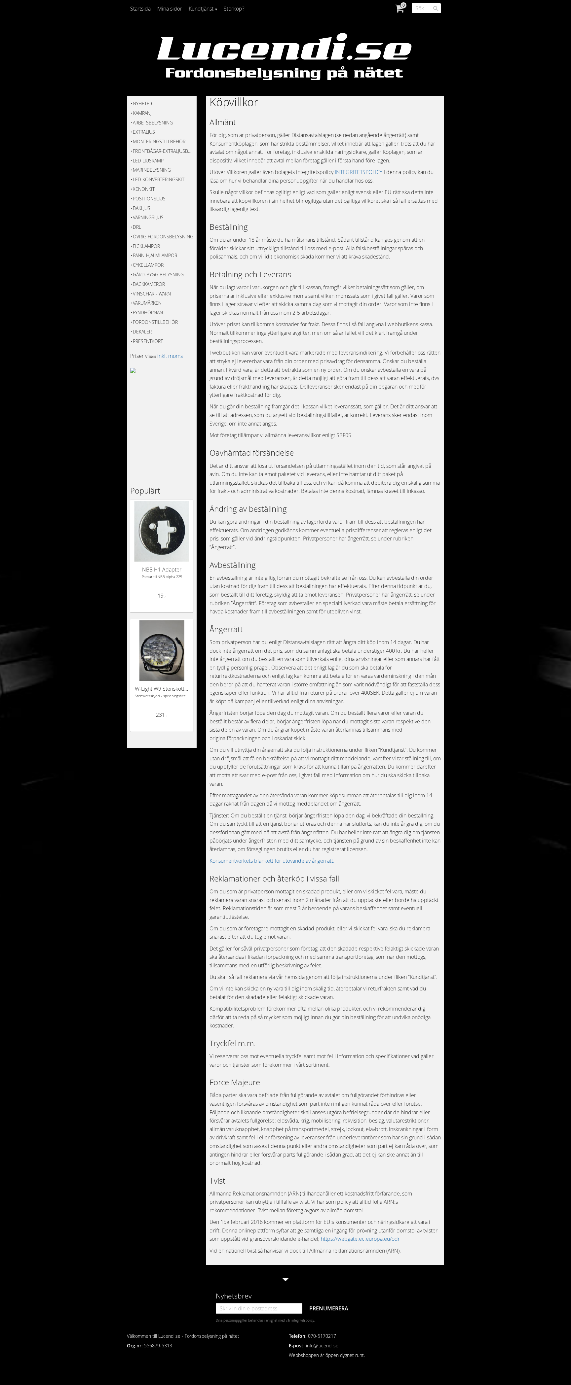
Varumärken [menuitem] (147, 303)
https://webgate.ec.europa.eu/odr (360, 1238)
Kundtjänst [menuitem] (201, 8)
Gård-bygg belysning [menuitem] (158, 274)
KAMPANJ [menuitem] (142, 113)
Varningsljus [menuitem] (148, 217)
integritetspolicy (302, 1320)
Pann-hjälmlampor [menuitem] (155, 255)
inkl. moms (170, 356)
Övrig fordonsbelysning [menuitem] (163, 236)
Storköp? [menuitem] (234, 8)
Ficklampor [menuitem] (146, 246)
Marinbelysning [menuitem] (152, 170)
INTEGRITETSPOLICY (358, 172)
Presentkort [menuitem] (148, 341)
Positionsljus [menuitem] (149, 198)
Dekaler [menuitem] (142, 332)
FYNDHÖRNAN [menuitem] (148, 312)
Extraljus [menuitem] (144, 132)
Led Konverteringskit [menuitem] (158, 179)
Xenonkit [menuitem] (144, 189)
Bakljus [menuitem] (141, 208)
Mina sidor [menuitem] (169, 8)
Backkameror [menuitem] (149, 284)
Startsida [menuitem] (140, 8)
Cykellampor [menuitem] (148, 265)
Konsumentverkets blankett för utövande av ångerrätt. (271, 860)
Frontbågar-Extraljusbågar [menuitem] (163, 151)
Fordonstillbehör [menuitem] (155, 322)
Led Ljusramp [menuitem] (148, 160)
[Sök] (436, 9)
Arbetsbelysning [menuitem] (153, 123)
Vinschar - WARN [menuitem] (152, 294)
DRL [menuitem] (137, 227)
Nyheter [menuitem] (142, 103)
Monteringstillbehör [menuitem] (159, 141)
